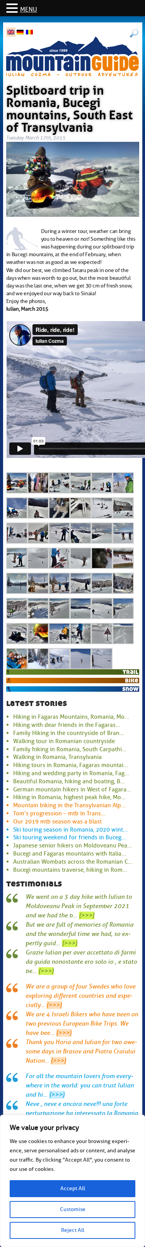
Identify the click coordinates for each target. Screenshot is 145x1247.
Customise (72, 1209)
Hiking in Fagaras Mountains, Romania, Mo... (71, 717)
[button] (13, 9)
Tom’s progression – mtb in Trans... (59, 813)
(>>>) (86, 915)
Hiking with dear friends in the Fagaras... (66, 725)
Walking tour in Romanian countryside (64, 741)
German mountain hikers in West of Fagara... (72, 789)
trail (130, 672)
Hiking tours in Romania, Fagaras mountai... (70, 765)
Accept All (72, 1188)
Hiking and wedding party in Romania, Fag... (71, 773)
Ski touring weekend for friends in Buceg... (69, 837)
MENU (28, 10)
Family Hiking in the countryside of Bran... (68, 733)
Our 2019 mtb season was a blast (57, 821)
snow (130, 689)
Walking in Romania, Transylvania (57, 757)
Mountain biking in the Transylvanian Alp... (69, 805)
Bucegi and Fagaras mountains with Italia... (69, 853)
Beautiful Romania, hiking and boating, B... (69, 781)
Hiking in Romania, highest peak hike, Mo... (69, 797)
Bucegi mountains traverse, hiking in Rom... (70, 870)
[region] (72, 1181)
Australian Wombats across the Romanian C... (73, 862)
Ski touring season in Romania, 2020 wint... (70, 830)
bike (131, 680)
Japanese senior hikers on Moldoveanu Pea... (72, 845)
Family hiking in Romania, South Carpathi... (69, 749)
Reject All (72, 1230)
